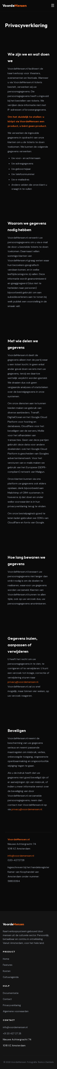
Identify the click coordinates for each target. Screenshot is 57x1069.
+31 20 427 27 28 (12, 1033)
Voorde (14, 5)
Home (6, 958)
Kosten (6, 971)
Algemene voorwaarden (15, 1011)
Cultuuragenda (11, 977)
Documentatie (11, 993)
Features (7, 965)
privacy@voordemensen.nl (23, 682)
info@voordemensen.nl (21, 855)
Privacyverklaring (12, 1005)
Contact (7, 999)
